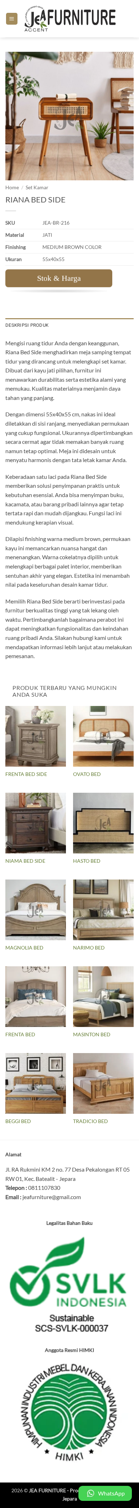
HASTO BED (87, 861)
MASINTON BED (91, 1034)
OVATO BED (87, 774)
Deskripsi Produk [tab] (26, 325)
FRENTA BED (20, 1034)
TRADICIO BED (90, 1121)
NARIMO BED (89, 948)
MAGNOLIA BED (24, 948)
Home (12, 187)
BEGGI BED (18, 1121)
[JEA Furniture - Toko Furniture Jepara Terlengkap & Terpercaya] (70, 18)
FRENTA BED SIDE (26, 774)
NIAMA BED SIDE (25, 861)
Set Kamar (37, 187)
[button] (11, 19)
